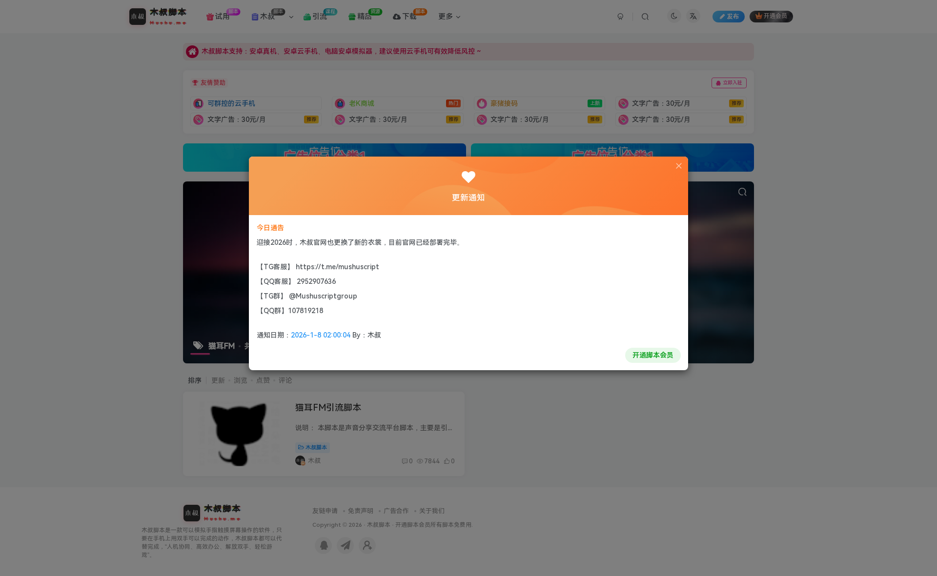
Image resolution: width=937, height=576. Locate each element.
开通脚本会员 (652, 355)
